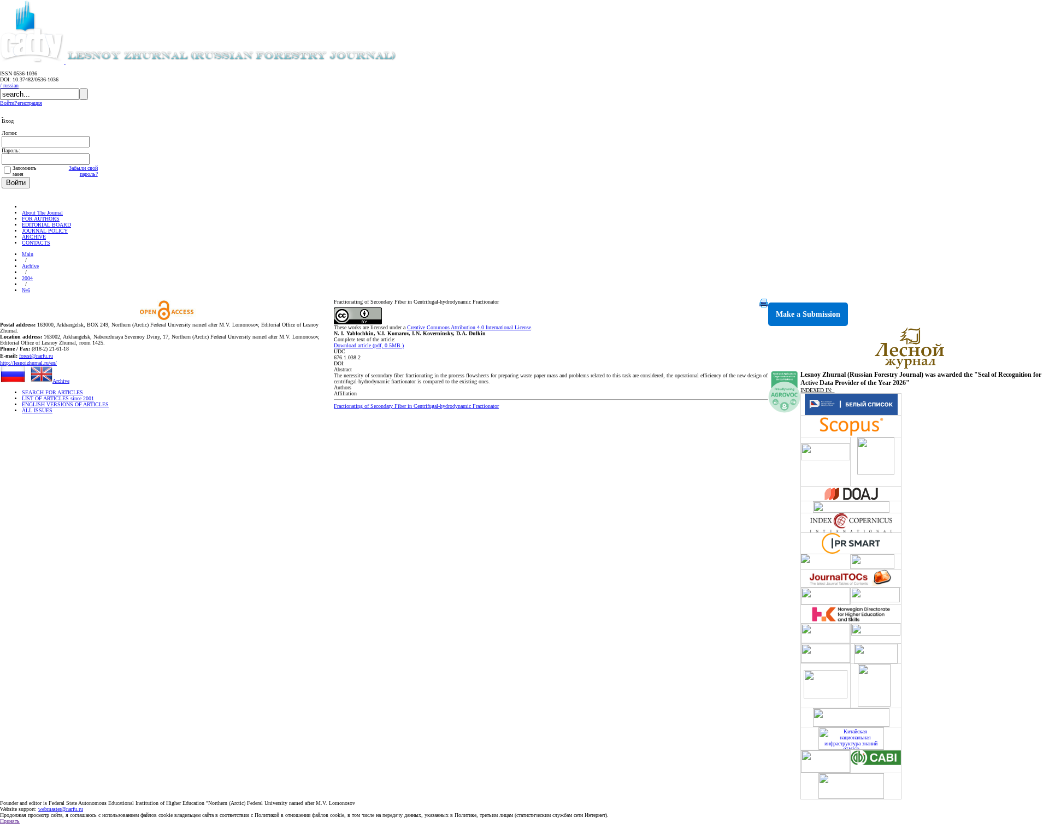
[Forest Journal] (248, 61)
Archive (30, 266)
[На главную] (27, 207)
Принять (10, 821)
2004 (27, 278)
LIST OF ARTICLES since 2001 (58, 398)
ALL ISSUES (37, 410)
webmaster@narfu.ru (60, 809)
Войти (7, 103)
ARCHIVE (34, 237)
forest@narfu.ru (36, 356)
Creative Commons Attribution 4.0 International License (469, 327)
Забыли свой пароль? (83, 171)
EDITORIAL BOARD (46, 225)
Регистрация (28, 103)
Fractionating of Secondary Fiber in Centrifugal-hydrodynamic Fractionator (416, 406)
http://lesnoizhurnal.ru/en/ (28, 363)
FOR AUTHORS (41, 219)
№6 (26, 290)
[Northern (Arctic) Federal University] (33, 61)
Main (27, 254)
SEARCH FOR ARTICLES (52, 392)
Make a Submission (808, 314)
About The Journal (42, 213)
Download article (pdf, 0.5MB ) (369, 345)
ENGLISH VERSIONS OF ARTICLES (65, 404)
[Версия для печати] (763, 306)
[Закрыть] (2, 115)
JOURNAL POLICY (45, 231)
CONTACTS (36, 243)
